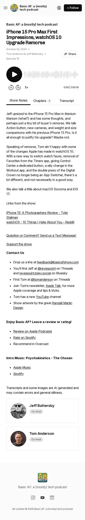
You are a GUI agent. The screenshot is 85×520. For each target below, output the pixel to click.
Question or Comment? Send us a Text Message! (41, 235)
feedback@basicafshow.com (58, 262)
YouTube (42, 297)
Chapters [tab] (41, 101)
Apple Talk (53, 286)
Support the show (19, 244)
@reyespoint (47, 268)
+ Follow (73, 7)
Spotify (18, 374)
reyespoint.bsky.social (35, 273)
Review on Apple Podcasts (32, 331)
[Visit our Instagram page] (33, 498)
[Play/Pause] (14, 74)
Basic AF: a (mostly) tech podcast (33, 8)
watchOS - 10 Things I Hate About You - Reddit (40, 222)
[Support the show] (59, 7)
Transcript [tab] (67, 101)
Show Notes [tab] (18, 100)
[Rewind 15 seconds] (11, 87)
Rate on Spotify (24, 338)
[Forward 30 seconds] (18, 87)
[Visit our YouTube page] (42, 498)
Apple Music (22, 367)
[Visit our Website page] (52, 498)
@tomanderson (42, 279)
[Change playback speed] (26, 87)
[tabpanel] (42, 255)
